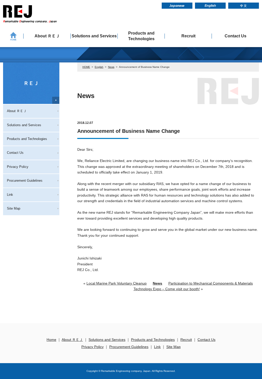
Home (51, 340)
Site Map (13, 208)
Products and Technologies (141, 36)
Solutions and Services (94, 36)
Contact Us (235, 36)
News (111, 67)
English (99, 67)
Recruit (188, 36)
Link (10, 195)
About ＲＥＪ (47, 36)
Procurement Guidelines (24, 180)
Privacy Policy (17, 167)
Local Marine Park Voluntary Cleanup (116, 283)
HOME (86, 67)
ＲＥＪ (31, 83)
